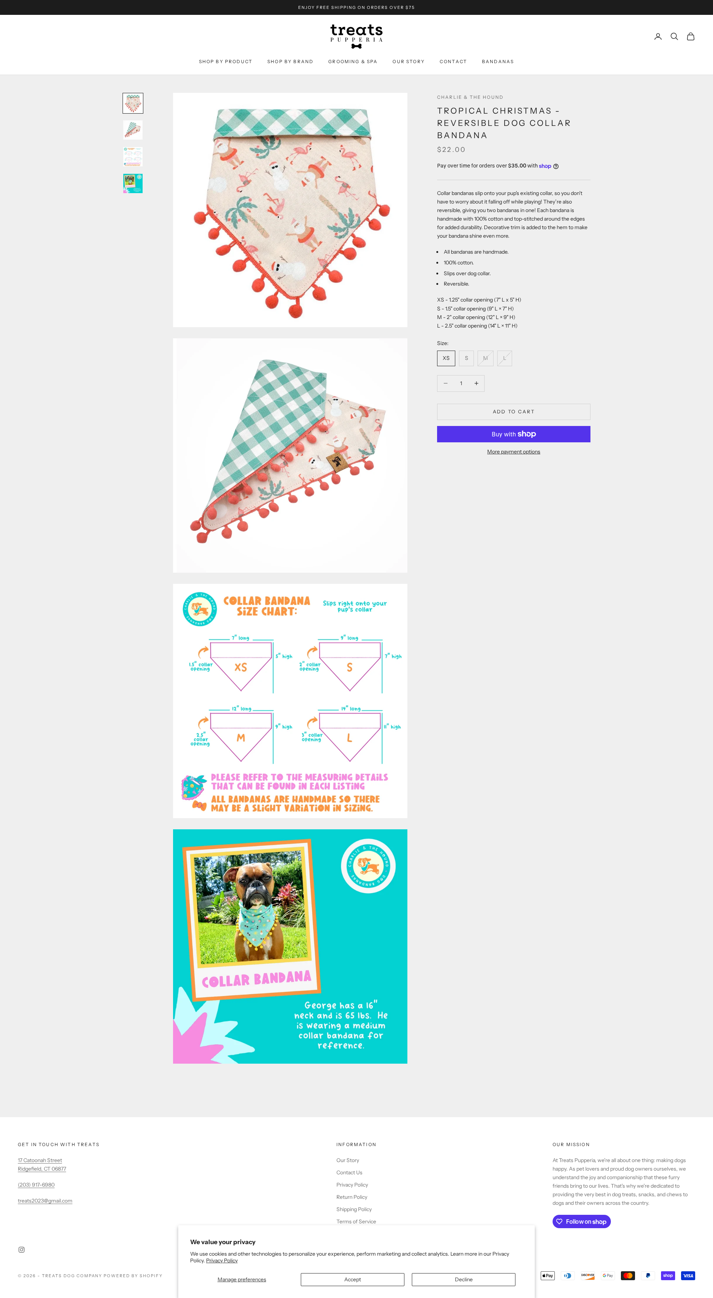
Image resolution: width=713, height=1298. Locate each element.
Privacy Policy (222, 1260)
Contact (453, 61)
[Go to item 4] (133, 183)
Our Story (408, 61)
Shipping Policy (354, 1209)
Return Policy (351, 1197)
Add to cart (514, 411)
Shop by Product (226, 61)
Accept (352, 1279)
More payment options (513, 451)
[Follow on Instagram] (21, 1249)
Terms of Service (356, 1221)
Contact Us (349, 1172)
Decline (464, 1279)
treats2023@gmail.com (45, 1200)
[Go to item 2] (133, 130)
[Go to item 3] (133, 156)
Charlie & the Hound (470, 97)
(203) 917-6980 (36, 1184)
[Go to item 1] (133, 103)
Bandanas (498, 61)
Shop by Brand (290, 61)
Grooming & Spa (353, 61)
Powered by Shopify (133, 1275)
